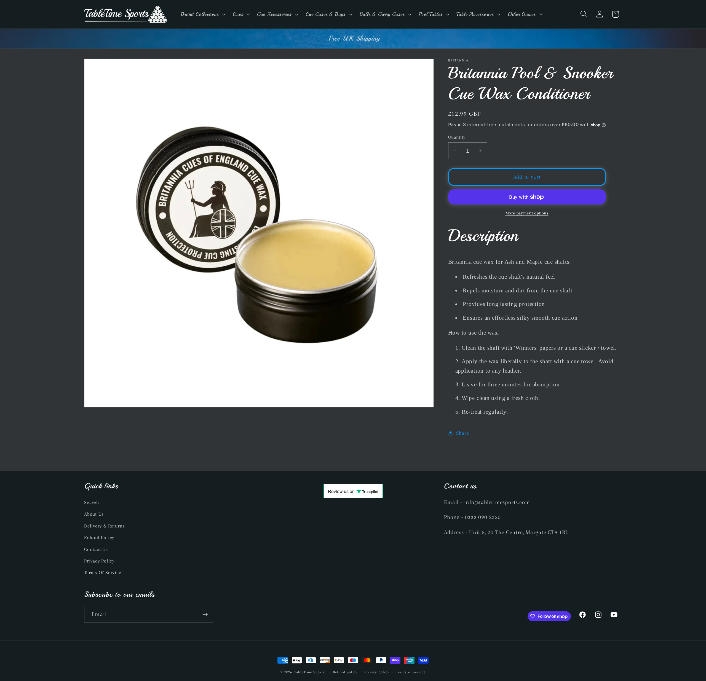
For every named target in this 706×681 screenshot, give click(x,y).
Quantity (457, 137)
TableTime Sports (309, 672)
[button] (203, 14)
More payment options (527, 213)
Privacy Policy (99, 561)
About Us (94, 514)
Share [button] (462, 433)
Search (91, 502)
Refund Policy (99, 537)
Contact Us (96, 549)
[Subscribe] (205, 614)
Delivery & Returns (104, 526)
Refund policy (345, 672)
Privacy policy (376, 672)
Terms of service (411, 672)
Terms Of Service (102, 572)
